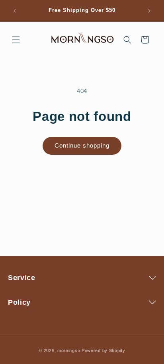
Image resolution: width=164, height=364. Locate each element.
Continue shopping (82, 145)
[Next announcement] (149, 10)
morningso (68, 350)
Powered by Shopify (103, 350)
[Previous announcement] (14, 10)
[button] (16, 40)
